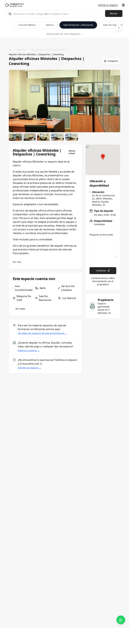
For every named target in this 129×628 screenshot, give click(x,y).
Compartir (112, 60)
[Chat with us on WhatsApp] (120, 619)
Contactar (101, 270)
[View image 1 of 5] (15, 137)
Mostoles (21, 49)
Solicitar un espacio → (29, 367)
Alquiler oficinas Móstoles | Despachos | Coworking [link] (36, 54)
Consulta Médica (27, 24)
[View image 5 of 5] (71, 137)
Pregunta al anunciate (101, 235)
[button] (103, 157)
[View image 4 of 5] (57, 137)
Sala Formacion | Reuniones (78, 24)
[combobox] (55, 14)
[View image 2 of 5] (29, 137)
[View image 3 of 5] (43, 137)
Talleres (49, 24)
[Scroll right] (118, 27)
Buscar (113, 13)
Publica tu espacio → (29, 350)
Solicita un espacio (108, 4)
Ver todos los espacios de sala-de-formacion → (42, 333)
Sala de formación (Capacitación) (48, 49)
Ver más (17, 261)
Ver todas (20, 308)
